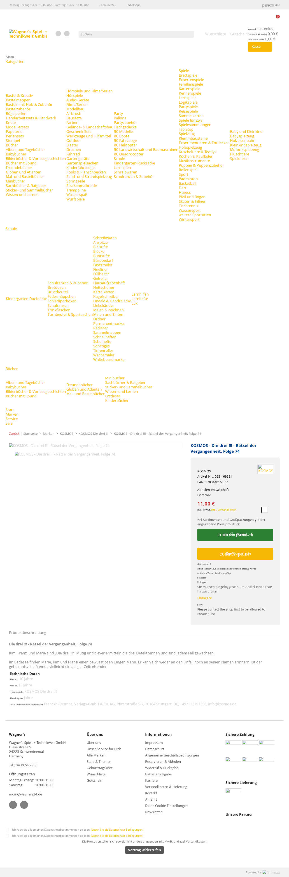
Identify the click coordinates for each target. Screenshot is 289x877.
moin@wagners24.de (25, 794)
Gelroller (100, 278)
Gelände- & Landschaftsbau (89, 127)
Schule (119, 158)
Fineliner (100, 269)
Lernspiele (187, 97)
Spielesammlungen (195, 124)
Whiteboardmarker (109, 359)
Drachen (73, 149)
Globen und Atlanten (23, 172)
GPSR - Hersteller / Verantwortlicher (26, 704)
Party (118, 113)
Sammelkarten (191, 115)
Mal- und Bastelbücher (25, 176)
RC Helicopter (125, 145)
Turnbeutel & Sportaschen (70, 314)
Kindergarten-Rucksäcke (134, 163)
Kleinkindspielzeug (245, 145)
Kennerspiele (190, 93)
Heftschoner (103, 287)
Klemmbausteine (193, 138)
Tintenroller (103, 350)
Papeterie (14, 131)
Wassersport (190, 210)
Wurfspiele (75, 199)
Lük (135, 303)
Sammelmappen (107, 332)
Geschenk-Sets (78, 131)
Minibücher (15, 181)
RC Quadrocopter (129, 154)
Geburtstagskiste (100, 767)
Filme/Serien (77, 104)
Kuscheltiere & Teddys (197, 151)
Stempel (13, 140)
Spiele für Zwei (191, 120)
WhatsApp (134, 5)
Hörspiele (74, 95)
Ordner (99, 319)
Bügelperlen (16, 113)
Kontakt (151, 793)
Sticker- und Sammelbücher (29, 190)
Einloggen (204, 598)
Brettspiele (188, 75)
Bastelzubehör (18, 109)
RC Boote (121, 136)
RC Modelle (123, 131)
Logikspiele (188, 102)
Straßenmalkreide (81, 185)
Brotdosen (57, 287)
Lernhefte (140, 298)
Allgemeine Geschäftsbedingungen (172, 755)
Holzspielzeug (190, 147)
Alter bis (13, 685)
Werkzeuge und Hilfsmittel (88, 136)
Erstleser (112, 396)
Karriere (151, 780)
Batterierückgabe (158, 774)
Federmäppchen (62, 296)
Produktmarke (16, 692)
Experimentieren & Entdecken (204, 142)
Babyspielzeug (242, 136)
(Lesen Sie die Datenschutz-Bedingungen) (117, 829)
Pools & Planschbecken (86, 172)
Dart (182, 187)
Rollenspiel (188, 169)
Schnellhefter (104, 337)
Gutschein (94, 780)
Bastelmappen (18, 100)
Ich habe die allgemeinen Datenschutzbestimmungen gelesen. (77, 829)
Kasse (259, 47)
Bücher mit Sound (21, 163)
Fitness (185, 192)
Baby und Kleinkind (246, 131)
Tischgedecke (125, 127)
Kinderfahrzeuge (80, 167)
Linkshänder (103, 305)
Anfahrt (151, 799)
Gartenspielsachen (82, 163)
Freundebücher (19, 167)
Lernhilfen (122, 167)
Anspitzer (101, 242)
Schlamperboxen (62, 300)
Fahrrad (73, 154)
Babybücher (16, 154)
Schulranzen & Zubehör (134, 176)
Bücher (12, 145)
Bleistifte (100, 246)
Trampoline (76, 190)
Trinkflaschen (59, 310)
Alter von (14, 679)
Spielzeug (187, 133)
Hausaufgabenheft (109, 282)
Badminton (188, 178)
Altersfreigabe (16, 698)
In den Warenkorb (235, 534)
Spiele (184, 70)
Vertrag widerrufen (144, 849)
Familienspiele (191, 84)
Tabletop (186, 129)
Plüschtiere (239, 154)
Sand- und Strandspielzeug (89, 176)
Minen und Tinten (108, 314)
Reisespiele (188, 111)
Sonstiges (101, 346)
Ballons (120, 118)
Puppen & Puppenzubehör (201, 165)
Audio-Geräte (77, 100)
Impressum (154, 742)
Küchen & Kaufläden (196, 156)
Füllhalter (101, 273)
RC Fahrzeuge (125, 140)
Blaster (72, 145)
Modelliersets (17, 127)
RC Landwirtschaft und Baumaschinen (146, 149)
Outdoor (73, 140)
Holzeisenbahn (242, 140)
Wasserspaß (76, 194)
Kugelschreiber (106, 296)
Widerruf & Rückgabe (161, 767)
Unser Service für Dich (104, 749)
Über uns (94, 742)
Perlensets (15, 136)
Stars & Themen (99, 761)
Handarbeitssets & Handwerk (31, 118)
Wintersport (189, 219)
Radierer (100, 328)
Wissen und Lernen (22, 194)
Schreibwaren (125, 172)
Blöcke (98, 251)
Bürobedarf (103, 260)
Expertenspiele (191, 79)
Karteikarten (103, 291)
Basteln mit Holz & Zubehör (29, 104)
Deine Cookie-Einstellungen (166, 805)
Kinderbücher (117, 400)
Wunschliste (96, 774)
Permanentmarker (109, 323)
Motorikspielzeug (244, 149)
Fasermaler (102, 264)
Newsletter (153, 812)
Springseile (75, 181)
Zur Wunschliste (235, 554)
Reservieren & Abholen (163, 761)
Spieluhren (239, 158)
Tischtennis (188, 205)
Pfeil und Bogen (192, 196)
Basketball (187, 183)
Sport (183, 174)
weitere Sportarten (195, 214)
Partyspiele (188, 106)
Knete (11, 122)
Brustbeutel (58, 291)
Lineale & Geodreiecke (112, 300)
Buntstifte (101, 255)
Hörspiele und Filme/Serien (89, 91)
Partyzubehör (125, 122)
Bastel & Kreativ (19, 95)
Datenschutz (154, 749)
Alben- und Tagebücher (25, 149)
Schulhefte (102, 341)
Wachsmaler (103, 355)
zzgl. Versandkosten (223, 510)
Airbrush (73, 113)
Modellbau (75, 109)
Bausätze (74, 118)
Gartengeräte (77, 158)
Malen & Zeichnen (108, 310)
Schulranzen (58, 305)
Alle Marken (96, 755)
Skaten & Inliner (192, 201)
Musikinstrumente (194, 160)
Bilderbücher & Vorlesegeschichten (36, 158)
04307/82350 (107, 5)
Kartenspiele (189, 88)
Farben (72, 122)
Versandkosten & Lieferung (166, 786)
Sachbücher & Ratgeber (26, 185)
